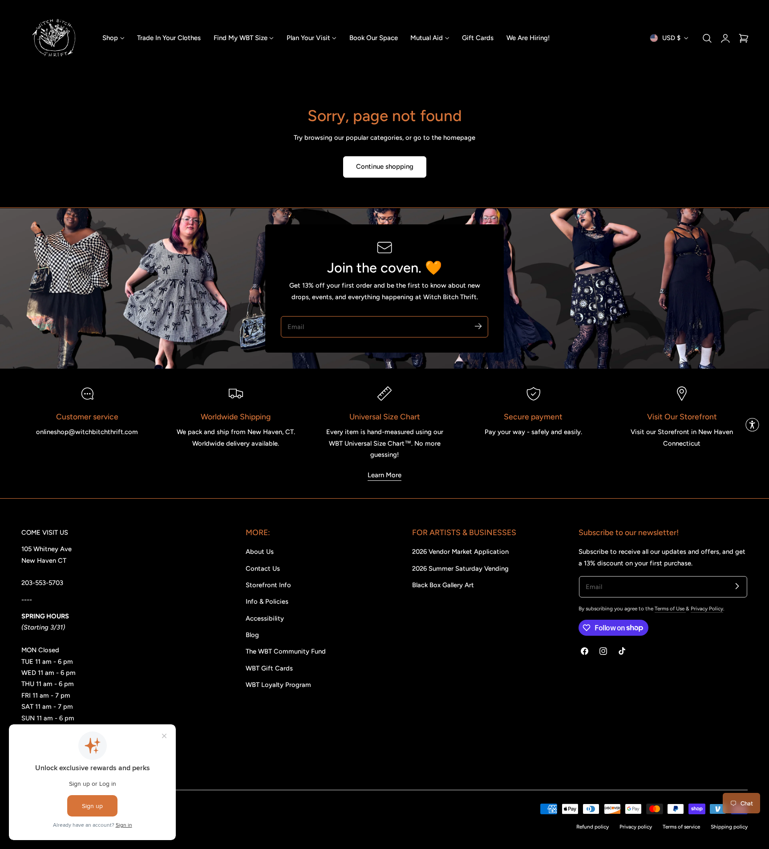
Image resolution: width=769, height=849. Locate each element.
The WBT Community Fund (286, 651)
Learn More (384, 475)
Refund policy (592, 827)
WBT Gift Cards (269, 668)
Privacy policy (635, 827)
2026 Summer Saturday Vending (460, 569)
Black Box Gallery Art (443, 585)
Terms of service (681, 827)
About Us (260, 552)
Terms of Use (670, 608)
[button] (707, 38)
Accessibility (265, 618)
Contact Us (263, 569)
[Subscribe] (478, 326)
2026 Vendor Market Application (460, 552)
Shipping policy (729, 827)
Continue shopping (384, 166)
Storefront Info (268, 585)
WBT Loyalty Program (278, 685)
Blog (252, 635)
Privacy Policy (707, 608)
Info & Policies (267, 601)
